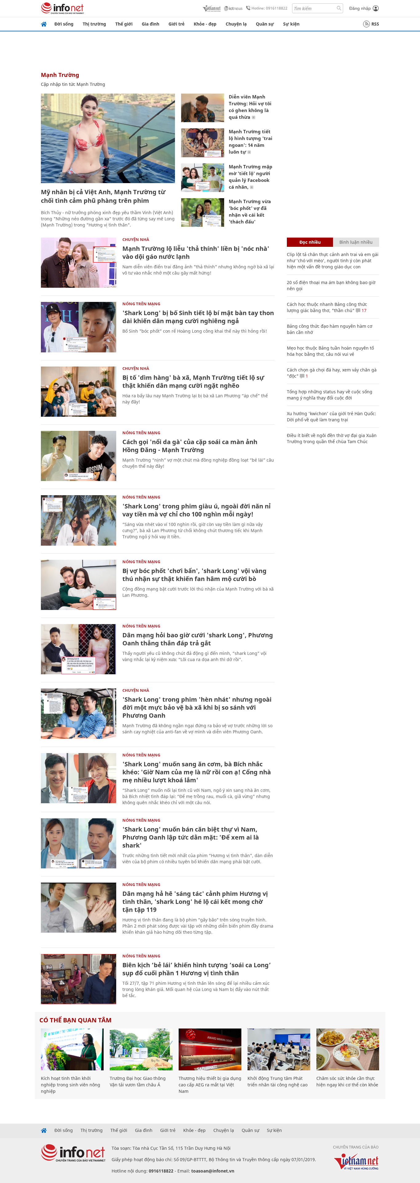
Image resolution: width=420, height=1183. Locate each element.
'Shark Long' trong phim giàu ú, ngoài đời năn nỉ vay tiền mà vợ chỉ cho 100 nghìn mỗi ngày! (196, 510)
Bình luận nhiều (356, 242)
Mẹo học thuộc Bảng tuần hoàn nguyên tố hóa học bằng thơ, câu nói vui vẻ (330, 351)
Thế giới (124, 24)
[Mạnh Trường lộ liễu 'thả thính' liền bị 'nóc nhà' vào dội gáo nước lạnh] (78, 263)
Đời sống (63, 24)
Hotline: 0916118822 (269, 8)
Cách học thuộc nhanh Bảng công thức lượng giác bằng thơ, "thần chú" (327, 307)
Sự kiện (291, 24)
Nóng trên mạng (141, 304)
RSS (375, 24)
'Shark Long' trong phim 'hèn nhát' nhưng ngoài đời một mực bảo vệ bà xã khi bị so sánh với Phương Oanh (196, 707)
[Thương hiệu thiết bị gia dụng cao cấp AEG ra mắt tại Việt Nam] (210, 1049)
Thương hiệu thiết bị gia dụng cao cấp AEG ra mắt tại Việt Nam (210, 1084)
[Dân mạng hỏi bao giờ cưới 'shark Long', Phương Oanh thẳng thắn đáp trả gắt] (78, 649)
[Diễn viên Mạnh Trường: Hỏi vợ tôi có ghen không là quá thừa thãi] (202, 108)
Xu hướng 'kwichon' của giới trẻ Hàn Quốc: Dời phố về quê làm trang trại (331, 417)
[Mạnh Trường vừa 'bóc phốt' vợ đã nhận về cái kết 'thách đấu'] (202, 212)
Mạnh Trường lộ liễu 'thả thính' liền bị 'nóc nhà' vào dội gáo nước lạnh (195, 252)
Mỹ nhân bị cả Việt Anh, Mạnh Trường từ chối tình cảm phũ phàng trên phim (103, 196)
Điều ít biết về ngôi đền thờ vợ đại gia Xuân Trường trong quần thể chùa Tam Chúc (332, 438)
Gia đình (150, 24)
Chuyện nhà (135, 239)
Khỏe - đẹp (205, 24)
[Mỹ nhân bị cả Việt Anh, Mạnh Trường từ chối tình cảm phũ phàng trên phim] (108, 138)
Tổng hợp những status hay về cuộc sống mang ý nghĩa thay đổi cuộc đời (329, 395)
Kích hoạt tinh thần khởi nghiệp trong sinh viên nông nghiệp (70, 1084)
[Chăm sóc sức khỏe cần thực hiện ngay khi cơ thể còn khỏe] (347, 1049)
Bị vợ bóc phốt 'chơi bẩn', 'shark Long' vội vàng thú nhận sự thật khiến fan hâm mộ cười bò (194, 575)
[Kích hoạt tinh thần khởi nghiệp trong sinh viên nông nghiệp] (72, 1049)
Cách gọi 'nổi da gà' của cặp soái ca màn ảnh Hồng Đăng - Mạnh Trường (189, 446)
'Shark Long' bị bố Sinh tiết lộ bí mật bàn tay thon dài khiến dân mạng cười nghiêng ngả (198, 317)
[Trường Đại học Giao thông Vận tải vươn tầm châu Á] (141, 1049)
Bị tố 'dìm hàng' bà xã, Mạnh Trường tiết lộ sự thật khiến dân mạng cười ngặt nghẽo (193, 381)
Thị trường (94, 24)
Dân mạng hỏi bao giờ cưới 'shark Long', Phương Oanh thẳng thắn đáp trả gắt (197, 639)
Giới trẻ (176, 24)
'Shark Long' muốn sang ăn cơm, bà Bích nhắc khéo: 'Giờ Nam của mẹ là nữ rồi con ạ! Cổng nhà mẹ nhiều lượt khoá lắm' (196, 772)
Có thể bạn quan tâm (75, 1020)
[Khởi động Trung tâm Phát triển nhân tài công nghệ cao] (279, 1049)
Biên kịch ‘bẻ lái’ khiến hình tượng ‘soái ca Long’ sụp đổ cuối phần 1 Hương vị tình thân (196, 969)
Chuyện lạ (236, 24)
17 (363, 310)
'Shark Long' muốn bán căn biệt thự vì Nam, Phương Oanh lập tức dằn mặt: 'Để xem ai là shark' (190, 837)
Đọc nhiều (310, 242)
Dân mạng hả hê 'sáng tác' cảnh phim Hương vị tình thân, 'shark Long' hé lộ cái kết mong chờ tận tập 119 (195, 901)
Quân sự (265, 24)
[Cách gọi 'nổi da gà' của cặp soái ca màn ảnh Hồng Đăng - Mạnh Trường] (78, 456)
